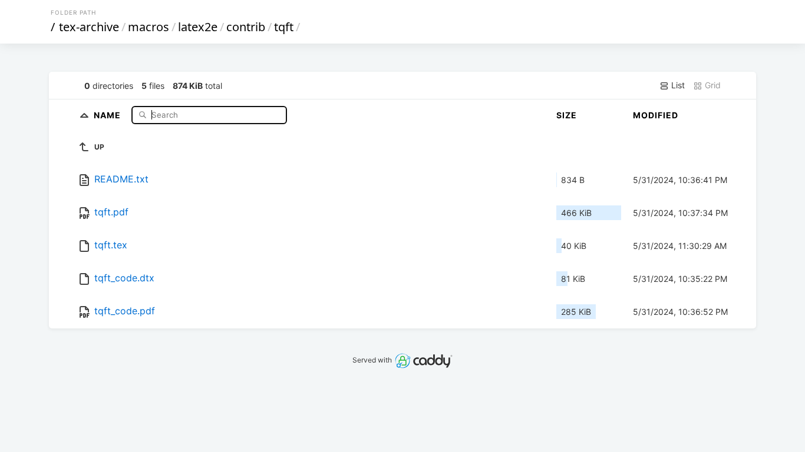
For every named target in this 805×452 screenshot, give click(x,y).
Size (566, 115)
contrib (245, 27)
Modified (655, 115)
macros (148, 27)
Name (108, 114)
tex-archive (89, 27)
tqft (283, 27)
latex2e (197, 27)
